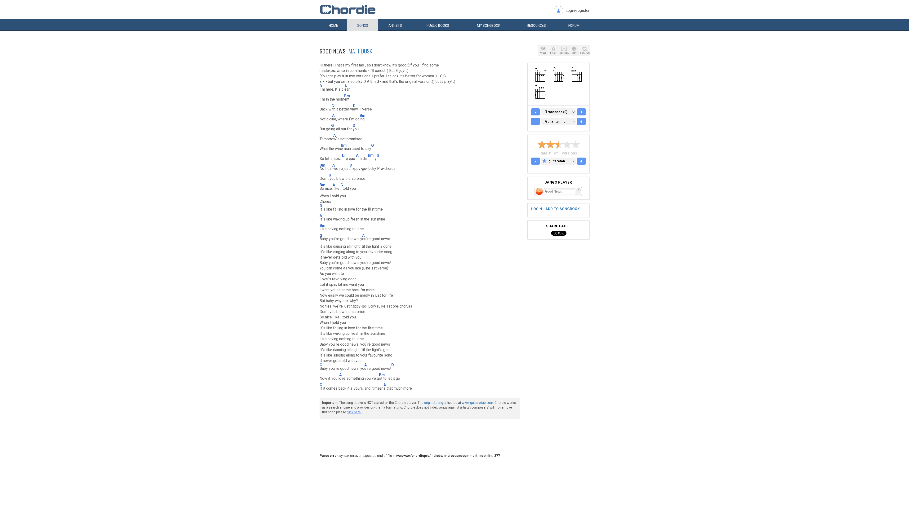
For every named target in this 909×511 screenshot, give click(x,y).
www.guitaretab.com (477, 403)
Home (333, 25)
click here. (354, 412)
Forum (573, 25)
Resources (536, 25)
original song (433, 403)
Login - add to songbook (555, 209)
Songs (362, 25)
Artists (395, 25)
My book (488, 25)
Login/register (577, 10)
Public (438, 25)
